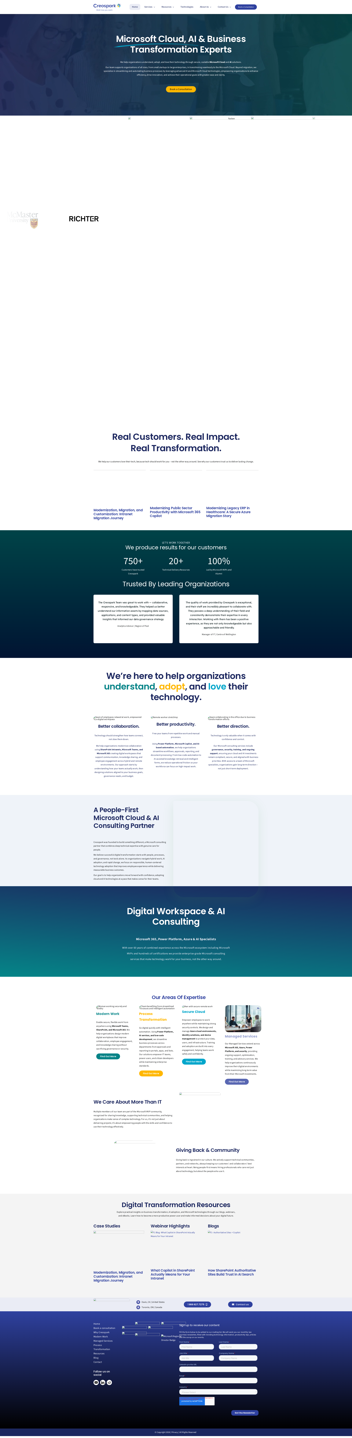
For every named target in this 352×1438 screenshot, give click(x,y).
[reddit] (109, 1382)
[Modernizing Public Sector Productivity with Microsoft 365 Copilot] (176, 486)
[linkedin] (102, 1382)
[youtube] (96, 1382)
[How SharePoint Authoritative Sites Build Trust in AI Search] (233, 1247)
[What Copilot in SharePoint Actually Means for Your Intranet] (176, 1247)
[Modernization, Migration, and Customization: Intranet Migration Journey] (120, 487)
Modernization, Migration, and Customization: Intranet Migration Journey (118, 514)
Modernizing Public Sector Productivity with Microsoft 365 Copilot (175, 512)
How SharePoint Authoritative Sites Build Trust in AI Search (232, 1272)
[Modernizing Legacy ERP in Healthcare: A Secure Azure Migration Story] (232, 486)
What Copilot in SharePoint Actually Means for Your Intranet (173, 1274)
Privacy (174, 1432)
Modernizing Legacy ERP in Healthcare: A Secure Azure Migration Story (228, 512)
